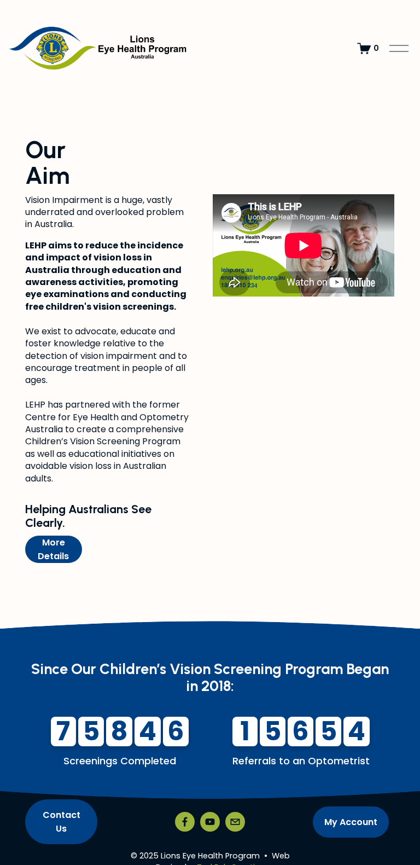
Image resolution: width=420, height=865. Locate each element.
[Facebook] (185, 822)
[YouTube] (210, 822)
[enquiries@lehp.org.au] (235, 822)
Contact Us (61, 822)
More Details (53, 549)
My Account (350, 822)
